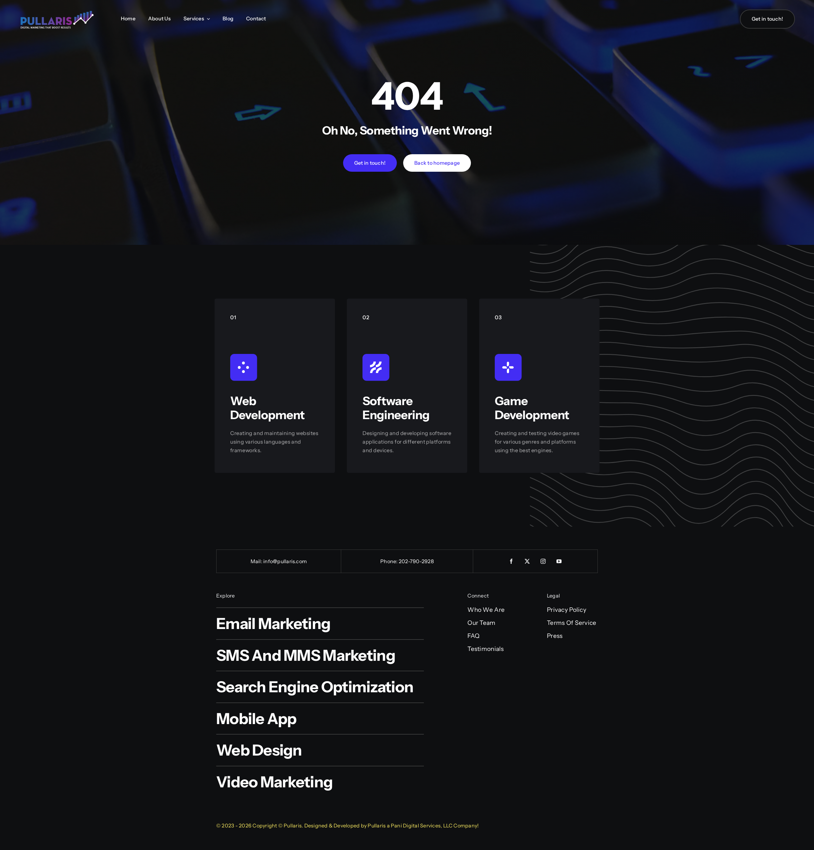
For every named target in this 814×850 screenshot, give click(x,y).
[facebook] (511, 561)
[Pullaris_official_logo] (57, 10)
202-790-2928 (416, 561)
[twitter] (527, 561)
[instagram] (543, 561)
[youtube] (559, 561)
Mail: (257, 561)
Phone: (389, 561)
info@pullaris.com (285, 561)
